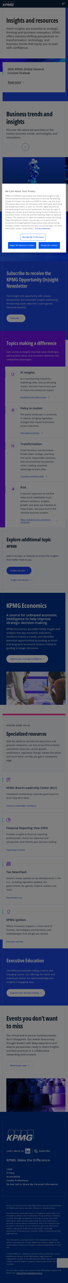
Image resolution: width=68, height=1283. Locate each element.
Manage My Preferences (33, 237)
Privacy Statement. (43, 228)
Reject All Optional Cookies (22, 245)
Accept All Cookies (49, 245)
